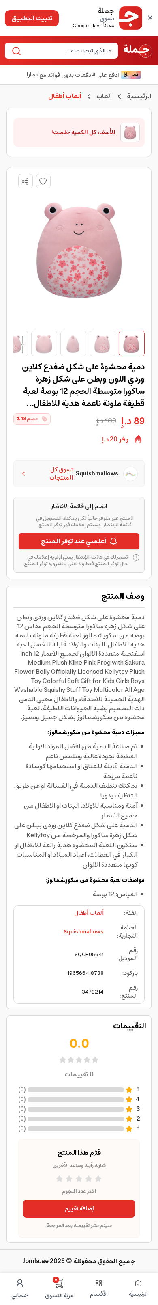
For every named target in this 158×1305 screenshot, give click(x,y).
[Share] (25, 181)
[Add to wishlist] (43, 181)
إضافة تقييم (79, 1209)
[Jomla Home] (138, 51)
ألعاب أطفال (89, 913)
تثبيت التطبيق (31, 18)
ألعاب (104, 96)
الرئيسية (139, 96)
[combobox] (68, 51)
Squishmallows (84, 932)
